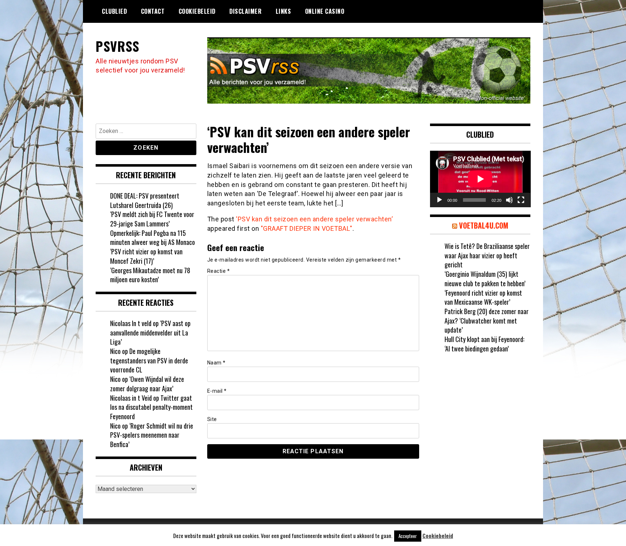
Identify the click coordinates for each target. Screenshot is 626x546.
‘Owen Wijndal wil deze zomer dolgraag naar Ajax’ (147, 383)
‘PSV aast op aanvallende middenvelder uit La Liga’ (150, 332)
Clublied (114, 11)
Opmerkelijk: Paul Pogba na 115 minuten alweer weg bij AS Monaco (152, 237)
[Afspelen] (439, 200)
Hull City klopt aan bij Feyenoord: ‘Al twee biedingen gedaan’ (484, 343)
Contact (153, 11)
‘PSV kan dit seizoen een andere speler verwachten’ (314, 219)
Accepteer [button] (407, 535)
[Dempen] (509, 200)
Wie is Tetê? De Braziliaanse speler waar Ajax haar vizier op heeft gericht (487, 255)
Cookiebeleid (197, 11)
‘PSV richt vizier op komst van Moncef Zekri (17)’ (146, 256)
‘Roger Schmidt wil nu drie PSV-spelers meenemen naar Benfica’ (151, 435)
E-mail (217, 391)
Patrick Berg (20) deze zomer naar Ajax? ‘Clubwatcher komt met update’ (487, 320)
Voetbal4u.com (483, 225)
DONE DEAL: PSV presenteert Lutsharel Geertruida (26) (144, 200)
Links (283, 11)
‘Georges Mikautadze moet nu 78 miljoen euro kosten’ (150, 275)
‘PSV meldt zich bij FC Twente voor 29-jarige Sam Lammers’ (152, 218)
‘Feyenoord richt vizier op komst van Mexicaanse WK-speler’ (483, 297)
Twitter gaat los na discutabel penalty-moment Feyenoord (151, 407)
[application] (480, 179)
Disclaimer (245, 11)
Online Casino (325, 11)
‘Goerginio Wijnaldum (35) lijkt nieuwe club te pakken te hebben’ (485, 278)
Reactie (218, 271)
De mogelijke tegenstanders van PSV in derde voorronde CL (149, 360)
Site (212, 419)
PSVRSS (117, 45)
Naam (216, 363)
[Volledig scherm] (521, 200)
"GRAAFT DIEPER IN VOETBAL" (306, 228)
